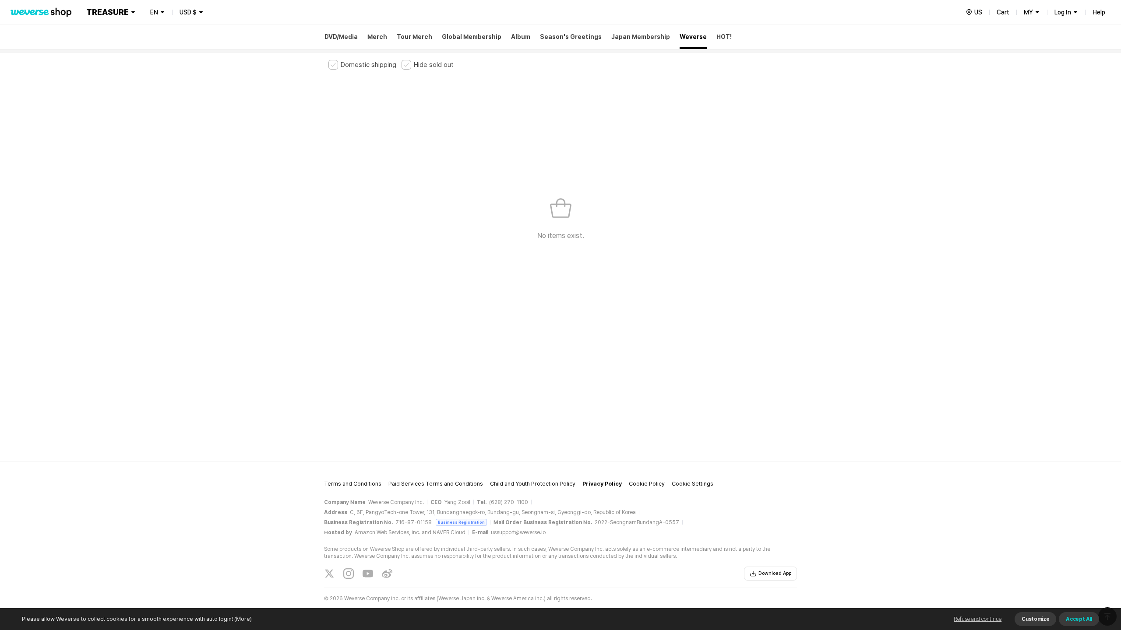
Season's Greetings (571, 36)
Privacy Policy (602, 483)
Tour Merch (414, 36)
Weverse (693, 36)
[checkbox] (362, 65)
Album (520, 36)
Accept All (1079, 619)
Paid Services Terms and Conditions (435, 483)
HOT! (724, 36)
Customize (1035, 619)
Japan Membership (640, 36)
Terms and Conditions (352, 483)
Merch (377, 36)
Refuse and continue (977, 619)
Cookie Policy (647, 483)
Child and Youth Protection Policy (532, 483)
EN (154, 12)
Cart (1003, 12)
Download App (774, 573)
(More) (243, 619)
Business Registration (461, 522)
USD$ (188, 12)
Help (1099, 12)
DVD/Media (341, 36)
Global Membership (471, 36)
